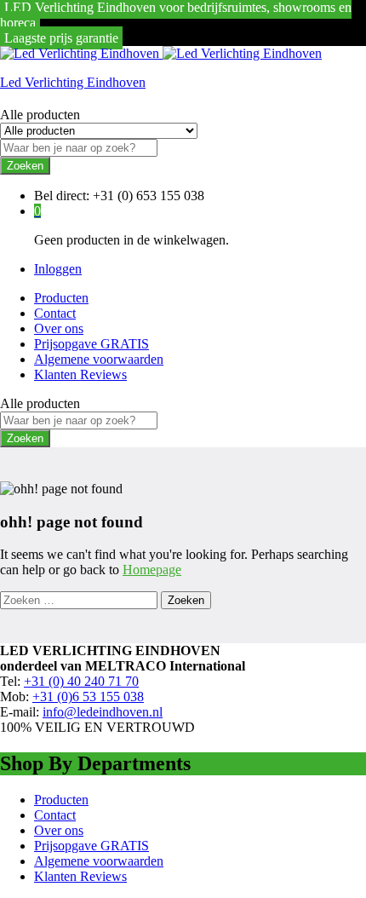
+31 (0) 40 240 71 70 (81, 681)
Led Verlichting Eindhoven (73, 82)
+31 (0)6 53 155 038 (88, 696)
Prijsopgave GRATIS (91, 344)
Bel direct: (61, 195)
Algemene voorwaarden (98, 359)
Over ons (58, 328)
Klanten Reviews (80, 374)
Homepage (152, 569)
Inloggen (58, 269)
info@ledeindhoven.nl (103, 712)
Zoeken (25, 165)
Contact (55, 313)
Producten (61, 298)
